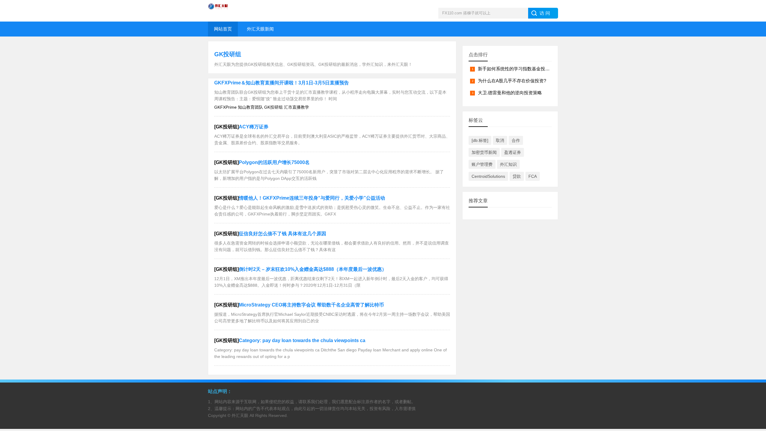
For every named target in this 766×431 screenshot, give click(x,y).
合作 (516, 140)
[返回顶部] (753, 381)
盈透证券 (512, 152)
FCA (532, 176)
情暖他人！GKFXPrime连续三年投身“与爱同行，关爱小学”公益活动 (312, 198)
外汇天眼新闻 (260, 28)
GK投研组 (227, 54)
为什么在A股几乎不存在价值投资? (512, 80)
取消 (500, 140)
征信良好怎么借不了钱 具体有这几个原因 (282, 233)
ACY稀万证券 (253, 126)
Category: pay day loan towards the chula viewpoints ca (302, 340)
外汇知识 (508, 164)
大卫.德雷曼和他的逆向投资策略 (510, 92)
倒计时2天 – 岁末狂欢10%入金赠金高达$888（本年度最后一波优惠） (313, 269)
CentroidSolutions (488, 176)
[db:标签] (480, 140)
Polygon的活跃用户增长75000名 (274, 162)
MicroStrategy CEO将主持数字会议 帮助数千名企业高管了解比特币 (311, 304)
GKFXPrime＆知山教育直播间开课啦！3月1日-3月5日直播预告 (281, 82)
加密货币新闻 (484, 152)
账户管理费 (482, 164)
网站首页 (223, 28)
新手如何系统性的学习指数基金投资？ (516, 68)
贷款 (517, 176)
